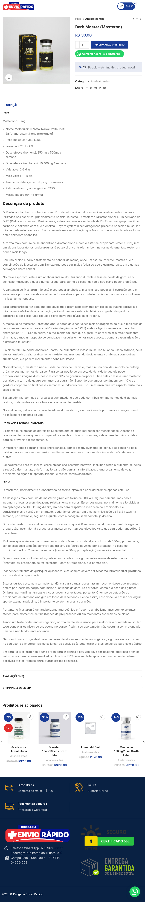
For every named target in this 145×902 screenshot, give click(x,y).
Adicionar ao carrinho (109, 44)
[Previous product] (133, 19)
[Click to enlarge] (8, 77)
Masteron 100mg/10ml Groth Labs (126, 751)
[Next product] (140, 19)
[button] (30, 717)
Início (78, 18)
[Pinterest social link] (95, 88)
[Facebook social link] (87, 88)
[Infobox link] (37, 788)
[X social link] (91, 88)
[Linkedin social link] (100, 88)
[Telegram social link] (104, 88)
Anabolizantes (95, 18)
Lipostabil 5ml (90, 747)
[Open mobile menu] (140, 6)
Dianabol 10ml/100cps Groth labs (54, 751)
